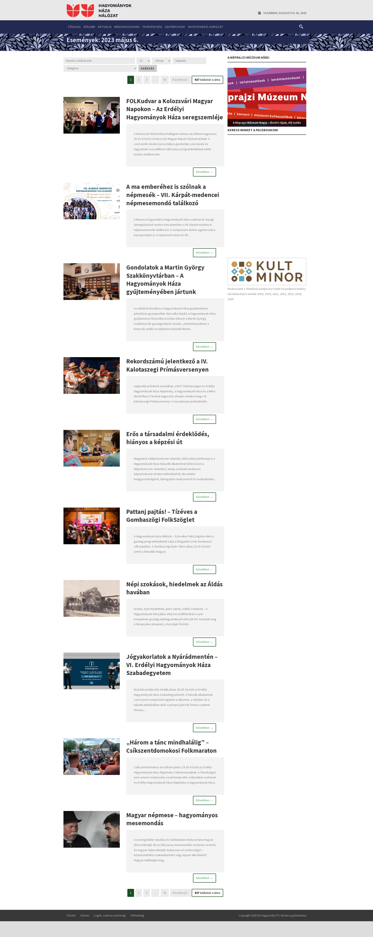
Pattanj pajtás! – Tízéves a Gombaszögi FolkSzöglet (161, 516)
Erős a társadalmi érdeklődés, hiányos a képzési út (167, 438)
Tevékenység (152, 27)
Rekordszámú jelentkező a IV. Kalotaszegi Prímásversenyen (167, 365)
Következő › (180, 80)
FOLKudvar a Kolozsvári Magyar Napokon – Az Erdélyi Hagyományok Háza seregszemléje (174, 109)
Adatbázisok (175, 27)
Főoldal (74, 27)
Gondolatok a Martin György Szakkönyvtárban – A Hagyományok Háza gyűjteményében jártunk (165, 279)
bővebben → (204, 172)
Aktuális (105, 27)
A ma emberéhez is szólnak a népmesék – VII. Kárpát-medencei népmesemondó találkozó (172, 195)
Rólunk (89, 27)
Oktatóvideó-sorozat (205, 27)
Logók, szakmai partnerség (110, 915)
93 (164, 80)
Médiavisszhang (127, 27)
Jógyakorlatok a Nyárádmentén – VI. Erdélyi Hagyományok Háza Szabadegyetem (172, 665)
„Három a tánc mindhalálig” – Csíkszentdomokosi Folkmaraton (171, 746)
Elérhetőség (137, 915)
